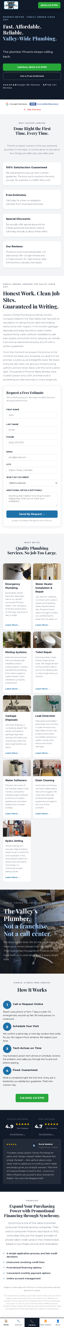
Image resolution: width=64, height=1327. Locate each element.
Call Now (32, 1322)
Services (18, 1322)
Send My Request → (32, 514)
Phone (10, 437)
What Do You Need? (17, 477)
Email (9, 452)
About (58, 1322)
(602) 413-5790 (49, 5)
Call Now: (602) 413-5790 (32, 67)
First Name (12, 409)
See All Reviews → (17, 1134)
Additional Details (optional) (24, 490)
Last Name (12, 424)
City (8, 464)
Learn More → (12, 625)
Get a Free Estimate (32, 76)
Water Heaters (45, 1322)
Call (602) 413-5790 (32, 1098)
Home (6, 1322)
